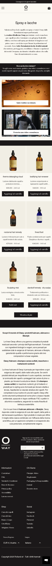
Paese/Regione (8, 537)
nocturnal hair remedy (13, 232)
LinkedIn (30, 528)
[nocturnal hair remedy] (13, 215)
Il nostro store (32, 489)
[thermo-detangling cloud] (13, 159)
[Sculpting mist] (13, 270)
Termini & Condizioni (9, 481)
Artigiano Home (7, 528)
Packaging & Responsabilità (37, 481)
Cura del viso (6, 516)
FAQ (3, 477)
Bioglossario (31, 477)
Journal (29, 485)
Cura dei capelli (7, 512)
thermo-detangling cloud (13, 176)
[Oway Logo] (26, 8)
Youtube (30, 524)
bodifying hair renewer (39, 176)
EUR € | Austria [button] (10, 542)
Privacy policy (6, 489)
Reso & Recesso (7, 485)
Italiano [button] (28, 542)
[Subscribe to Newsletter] (42, 448)
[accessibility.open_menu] (12, 8)
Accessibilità (6, 493)
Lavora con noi (7, 496)
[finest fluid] (39, 215)
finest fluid (39, 232)
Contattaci (5, 473)
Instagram (31, 512)
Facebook (30, 516)
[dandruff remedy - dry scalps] (39, 270)
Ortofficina (5, 524)
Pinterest (30, 520)
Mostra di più (26, 315)
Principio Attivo (32, 473)
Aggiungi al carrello (13, 194)
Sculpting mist (13, 287)
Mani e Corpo (6, 520)
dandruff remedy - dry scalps (39, 287)
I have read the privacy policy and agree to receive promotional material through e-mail (34, 455)
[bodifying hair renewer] (39, 159)
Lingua (27, 537)
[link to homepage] (5, 448)
